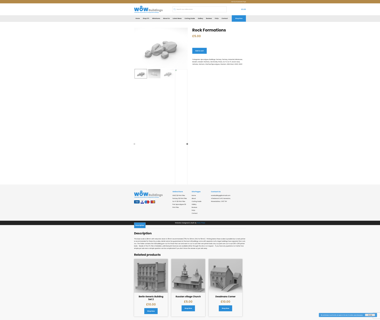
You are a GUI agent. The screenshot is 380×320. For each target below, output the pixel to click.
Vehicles (195, 64)
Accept (370, 315)
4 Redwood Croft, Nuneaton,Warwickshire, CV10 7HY (221, 199)
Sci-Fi (225, 62)
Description (139, 225)
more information (358, 315)
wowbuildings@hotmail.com (220, 195)
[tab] (140, 225)
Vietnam (202, 64)
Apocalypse (205, 59)
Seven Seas (236, 62)
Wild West (230, 64)
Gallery (200, 18)
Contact (225, 18)
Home (138, 18)
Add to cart (199, 51)
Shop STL (146, 18)
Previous (134, 144)
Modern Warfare (203, 62)
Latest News (177, 18)
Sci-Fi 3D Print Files (178, 201)
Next (187, 144)
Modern (195, 62)
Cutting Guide (190, 18)
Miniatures (156, 18)
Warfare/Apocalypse (212, 64)
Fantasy (218, 59)
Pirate (220, 62)
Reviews (209, 18)
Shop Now (238, 18)
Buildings (212, 59)
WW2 (236, 64)
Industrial (231, 59)
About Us (166, 18)
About (194, 198)
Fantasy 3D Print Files (179, 198)
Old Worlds (214, 62)
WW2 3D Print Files (178, 195)
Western (223, 64)
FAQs (217, 18)
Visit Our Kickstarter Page (238, 1)
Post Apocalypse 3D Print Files (179, 205)
